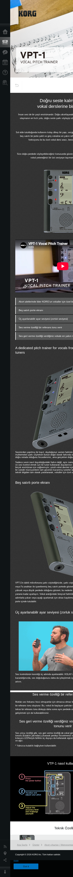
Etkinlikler (6, 62)
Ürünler (6, 42)
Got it (26, 866)
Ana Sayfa (6, 32)
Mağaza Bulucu (6, 83)
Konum (6, 853)
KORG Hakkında (6, 872)
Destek (6, 73)
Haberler (6, 846)
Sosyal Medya (6, 860)
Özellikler (6, 52)
